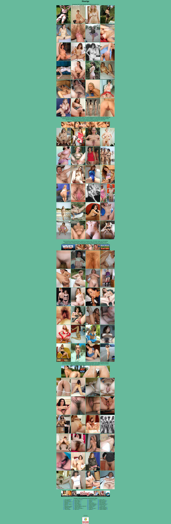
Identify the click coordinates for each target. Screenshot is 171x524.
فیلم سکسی (102, 506)
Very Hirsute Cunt (78, 499)
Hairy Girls (67, 508)
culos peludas (67, 499)
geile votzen (91, 502)
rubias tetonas (78, 507)
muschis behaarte (93, 504)
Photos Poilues (102, 505)
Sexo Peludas (102, 502)
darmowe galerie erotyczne (80, 506)
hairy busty (77, 502)
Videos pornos (102, 501)
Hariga (90, 500)
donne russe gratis (79, 508)
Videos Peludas (92, 505)
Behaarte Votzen (68, 501)
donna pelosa (77, 505)
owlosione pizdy (92, 499)
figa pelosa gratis (68, 506)
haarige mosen (68, 507)
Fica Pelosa (67, 500)
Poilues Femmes (102, 507)
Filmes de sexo (92, 508)
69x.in (66, 505)
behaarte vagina (68, 504)
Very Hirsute (67, 509)
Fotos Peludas (78, 504)
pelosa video (102, 499)
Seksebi (66, 502)
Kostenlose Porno (103, 504)
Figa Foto (77, 509)
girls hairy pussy (102, 500)
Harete (90, 501)
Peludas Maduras (103, 508)
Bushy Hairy (77, 500)
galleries (91, 509)
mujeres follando (103, 509)
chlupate (91, 507)
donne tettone (78, 501)
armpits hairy (91, 506)
